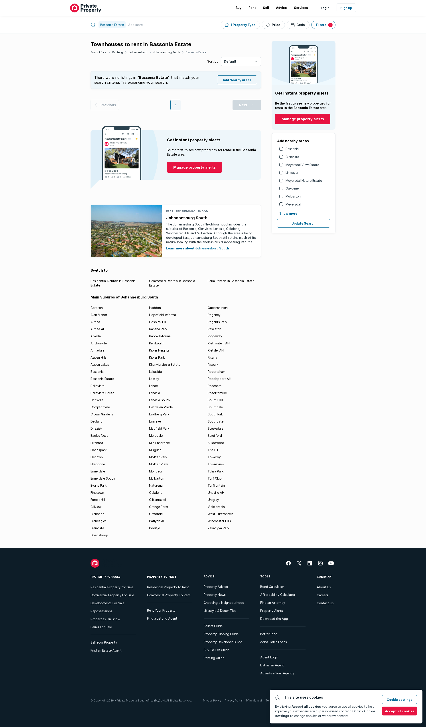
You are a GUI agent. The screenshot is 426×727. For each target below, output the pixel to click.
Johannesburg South (166, 52)
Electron (97, 457)
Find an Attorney (272, 603)
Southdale (215, 407)
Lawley (154, 379)
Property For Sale (105, 576)
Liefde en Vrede (161, 407)
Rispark (213, 364)
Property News (215, 595)
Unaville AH (216, 492)
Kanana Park (158, 329)
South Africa (98, 52)
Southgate (215, 421)
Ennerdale (98, 471)
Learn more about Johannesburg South (197, 248)
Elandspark (98, 450)
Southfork (215, 414)
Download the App (274, 618)
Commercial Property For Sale (112, 595)
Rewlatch (214, 329)
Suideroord (216, 443)
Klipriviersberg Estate (164, 364)
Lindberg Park (159, 414)
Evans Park (98, 485)
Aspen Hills (98, 357)
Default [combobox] (230, 61)
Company (324, 576)
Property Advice (216, 587)
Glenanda (97, 514)
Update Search (304, 223)
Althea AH (98, 329)
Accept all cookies (399, 711)
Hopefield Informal (163, 315)
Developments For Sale (107, 603)
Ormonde (156, 514)
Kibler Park (157, 357)
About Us (324, 587)
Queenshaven (218, 308)
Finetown (97, 492)
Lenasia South (159, 400)
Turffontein (216, 485)
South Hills (215, 400)
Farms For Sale (101, 627)
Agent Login (269, 657)
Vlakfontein (216, 507)
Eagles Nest (99, 435)
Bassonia (292, 149)
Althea (95, 322)
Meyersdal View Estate (302, 165)
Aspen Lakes (100, 364)
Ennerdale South (103, 478)
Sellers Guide (213, 626)
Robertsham (216, 371)
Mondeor (155, 471)
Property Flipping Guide (221, 634)
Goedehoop (99, 535)
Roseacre (214, 386)
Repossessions (101, 611)
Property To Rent (161, 576)
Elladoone (98, 464)
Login (325, 8)
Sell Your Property (104, 642)
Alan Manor (99, 315)
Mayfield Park (159, 428)
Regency (214, 315)
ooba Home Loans (273, 642)
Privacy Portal (234, 700)
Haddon (155, 308)
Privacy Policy (212, 700)
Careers (322, 595)
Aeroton (97, 308)
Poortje (154, 528)
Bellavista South (102, 393)
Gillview (96, 507)
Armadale (97, 350)
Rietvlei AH (216, 350)
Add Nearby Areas (237, 80)
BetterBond (268, 634)
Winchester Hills (219, 521)
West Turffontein (220, 514)
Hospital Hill (157, 322)
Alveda (96, 336)
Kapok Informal (160, 336)
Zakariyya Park (218, 528)
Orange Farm (158, 507)
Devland (97, 421)
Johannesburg (138, 52)
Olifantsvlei (157, 500)
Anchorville (99, 343)
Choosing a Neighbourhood (224, 603)
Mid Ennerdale (159, 443)
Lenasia (154, 393)
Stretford (215, 435)
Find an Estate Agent (106, 650)
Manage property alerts (303, 119)
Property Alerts (271, 610)
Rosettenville (217, 393)
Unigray (213, 500)
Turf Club (215, 478)
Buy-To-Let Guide (216, 650)
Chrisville (97, 400)
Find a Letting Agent (162, 618)
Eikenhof (97, 443)
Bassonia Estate (196, 52)
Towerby (214, 457)
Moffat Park (158, 457)
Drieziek (96, 428)
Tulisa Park (215, 471)
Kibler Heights (159, 350)
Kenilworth (156, 343)
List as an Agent (272, 665)
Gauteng (117, 52)
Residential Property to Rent (168, 587)
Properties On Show (105, 619)
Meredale (156, 435)
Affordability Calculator (277, 595)
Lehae (153, 386)
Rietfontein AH (219, 343)
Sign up (346, 8)
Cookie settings (399, 699)
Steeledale (215, 428)
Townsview (216, 464)
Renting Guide (214, 658)
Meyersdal (293, 204)
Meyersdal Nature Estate (304, 180)
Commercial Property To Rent (169, 595)
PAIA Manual (254, 700)
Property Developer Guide (223, 642)
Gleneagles (98, 521)
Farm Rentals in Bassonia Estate (231, 281)
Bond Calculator (272, 587)
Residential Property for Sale (112, 587)
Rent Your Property (161, 610)
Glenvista (292, 157)
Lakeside (155, 371)
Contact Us (325, 603)
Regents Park (217, 322)
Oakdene (292, 188)
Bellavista (98, 386)
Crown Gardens (102, 414)
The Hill (213, 450)
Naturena (156, 485)
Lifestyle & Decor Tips (220, 610)
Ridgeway (215, 336)
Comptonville (100, 407)
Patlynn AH (157, 521)
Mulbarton (293, 196)
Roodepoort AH (219, 379)
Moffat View (158, 464)
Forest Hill (98, 500)
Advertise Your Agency (277, 673)
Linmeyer (292, 172)
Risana (212, 357)
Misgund (155, 450)
